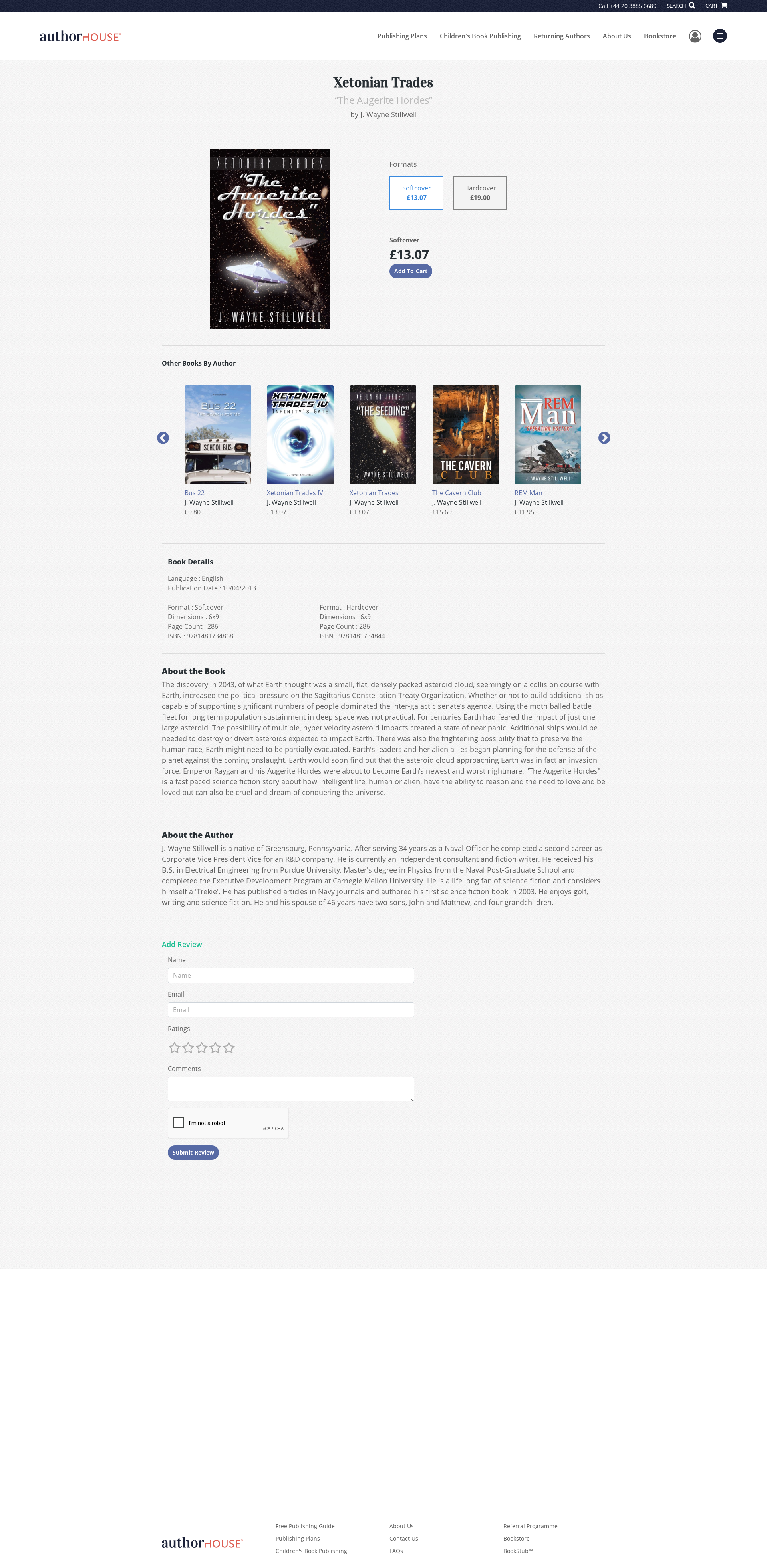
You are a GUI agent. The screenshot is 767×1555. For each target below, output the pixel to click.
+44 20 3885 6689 (633, 6)
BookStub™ (518, 1551)
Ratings (179, 1028)
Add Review (182, 944)
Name (177, 959)
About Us (617, 36)
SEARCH (677, 5)
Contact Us (403, 1538)
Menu (722, 34)
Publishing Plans (402, 36)
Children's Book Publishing (480, 36)
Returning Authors (562, 36)
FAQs (396, 1551)
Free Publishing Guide (305, 1526)
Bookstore (660, 36)
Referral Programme (530, 1526)
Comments (184, 1068)
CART (712, 5)
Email (176, 994)
